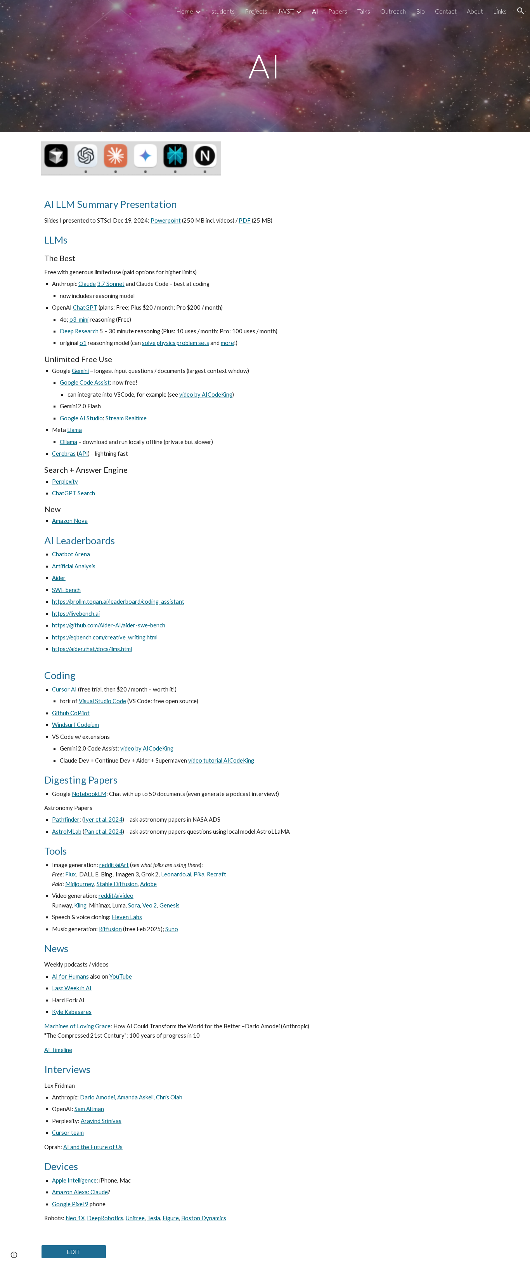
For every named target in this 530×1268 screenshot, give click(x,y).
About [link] (475, 11)
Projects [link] (256, 11)
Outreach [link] (393, 11)
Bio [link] (420, 11)
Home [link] (184, 11)
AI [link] (315, 11)
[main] (265, 65)
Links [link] (500, 11)
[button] (520, 11)
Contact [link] (446, 11)
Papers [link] (337, 11)
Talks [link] (363, 11)
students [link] (223, 11)
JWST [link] (285, 11)
